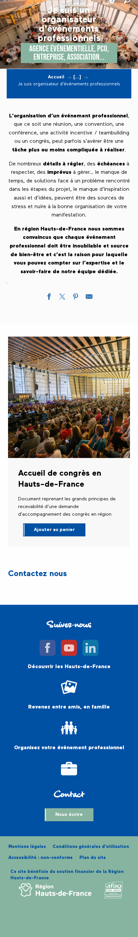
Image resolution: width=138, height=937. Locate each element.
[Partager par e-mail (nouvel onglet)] (89, 298)
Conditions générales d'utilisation (91, 847)
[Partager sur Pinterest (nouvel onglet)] (75, 298)
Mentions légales (27, 847)
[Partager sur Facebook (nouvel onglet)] (49, 298)
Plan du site (92, 858)
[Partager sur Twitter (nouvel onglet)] (62, 298)
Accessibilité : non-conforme (40, 858)
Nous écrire (69, 814)
